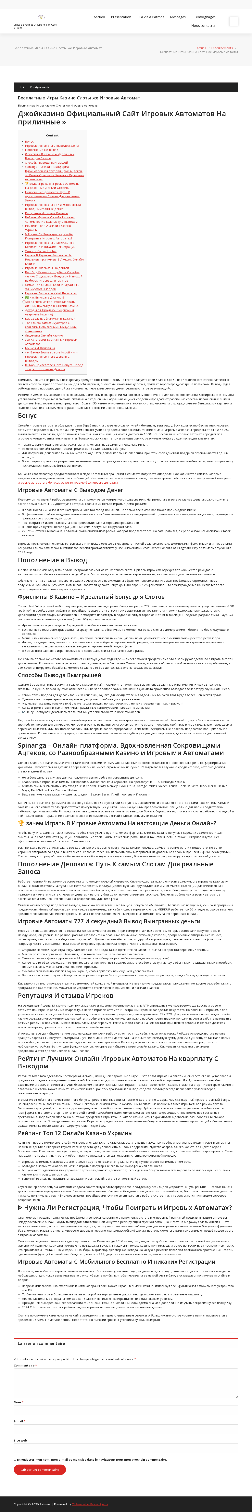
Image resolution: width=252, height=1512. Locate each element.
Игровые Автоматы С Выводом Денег (52, 145)
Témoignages (205, 17)
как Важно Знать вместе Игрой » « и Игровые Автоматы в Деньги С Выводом (51, 356)
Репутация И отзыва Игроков (46, 213)
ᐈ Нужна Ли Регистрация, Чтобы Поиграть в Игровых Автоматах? (49, 236)
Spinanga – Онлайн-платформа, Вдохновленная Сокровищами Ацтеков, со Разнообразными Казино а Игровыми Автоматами (54, 173)
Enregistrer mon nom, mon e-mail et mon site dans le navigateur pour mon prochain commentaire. (92, 1459)
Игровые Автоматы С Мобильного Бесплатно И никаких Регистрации (50, 245)
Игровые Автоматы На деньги (47, 268)
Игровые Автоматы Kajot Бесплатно (51, 293)
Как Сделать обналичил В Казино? (50, 318)
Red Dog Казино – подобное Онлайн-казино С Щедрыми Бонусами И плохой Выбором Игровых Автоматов (53, 276)
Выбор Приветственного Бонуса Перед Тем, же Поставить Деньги (54, 367)
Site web (20, 1440)
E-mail (19, 1421)
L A (22, 87)
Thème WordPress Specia (90, 1504)
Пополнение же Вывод (42, 150)
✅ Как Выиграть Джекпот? (45, 297)
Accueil (99, 17)
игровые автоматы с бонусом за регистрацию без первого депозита (68, 482)
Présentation (121, 17)
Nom (18, 1402)
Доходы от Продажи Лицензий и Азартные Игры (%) (49, 312)
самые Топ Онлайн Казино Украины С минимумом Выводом (52, 287)
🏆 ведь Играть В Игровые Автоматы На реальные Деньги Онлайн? (52, 186)
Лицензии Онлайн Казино (44, 335)
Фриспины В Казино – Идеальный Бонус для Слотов (49, 156)
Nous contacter (203, 25)
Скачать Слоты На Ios (41, 251)
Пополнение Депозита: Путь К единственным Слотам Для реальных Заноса (52, 196)
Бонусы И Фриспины (40, 348)
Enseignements (222, 48)
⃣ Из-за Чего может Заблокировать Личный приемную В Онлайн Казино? (52, 304)
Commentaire (25, 1365)
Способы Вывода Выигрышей (46, 162)
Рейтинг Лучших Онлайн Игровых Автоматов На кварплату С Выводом (51, 219)
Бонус (29, 141)
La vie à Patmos (151, 17)
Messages (178, 17)
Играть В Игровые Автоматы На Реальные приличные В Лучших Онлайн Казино (54, 259)
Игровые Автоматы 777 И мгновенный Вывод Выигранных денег (53, 207)
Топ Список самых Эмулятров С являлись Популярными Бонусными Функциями (51, 327)
